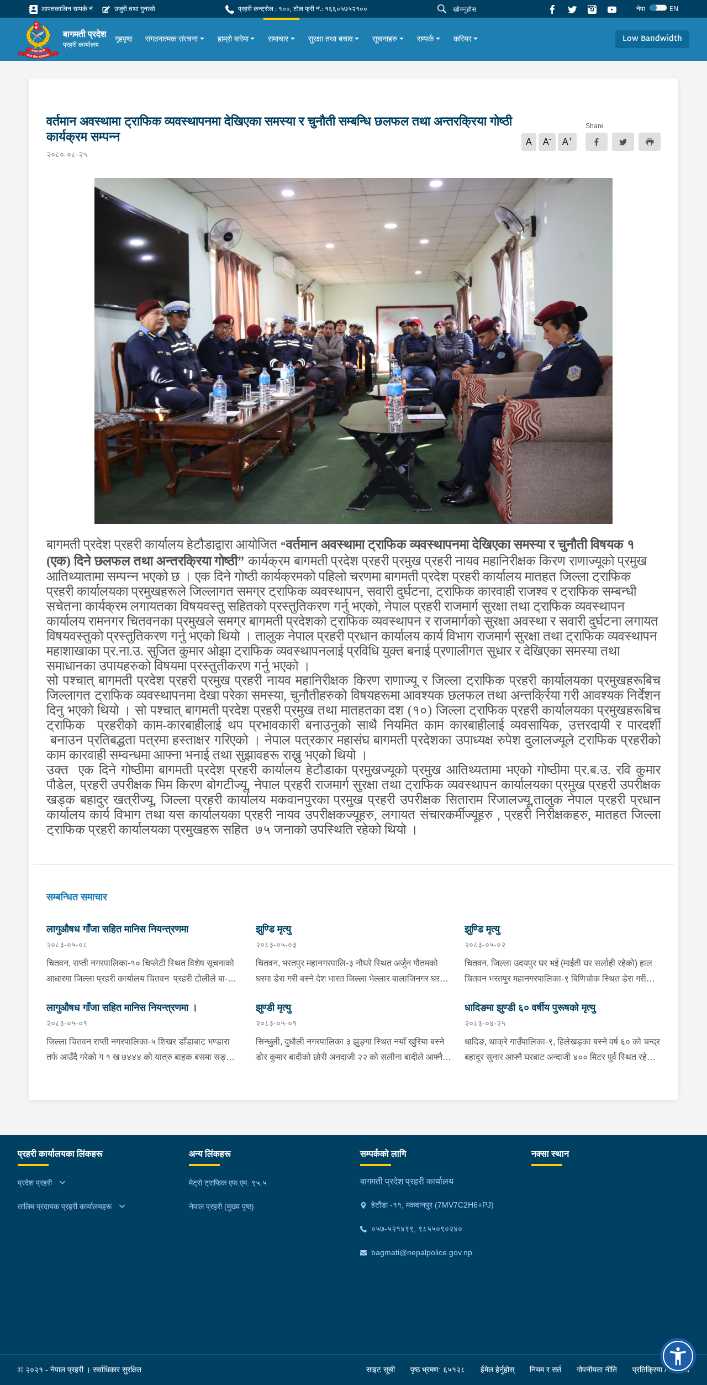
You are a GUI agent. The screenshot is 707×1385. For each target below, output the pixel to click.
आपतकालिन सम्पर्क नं (66, 8)
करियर (462, 38)
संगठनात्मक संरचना (171, 38)
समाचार (278, 38)
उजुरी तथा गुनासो (134, 8)
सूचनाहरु (384, 38)
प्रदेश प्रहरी (35, 1182)
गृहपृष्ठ (123, 38)
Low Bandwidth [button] (652, 39)
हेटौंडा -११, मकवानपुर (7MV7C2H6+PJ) (431, 1204)
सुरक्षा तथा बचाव (330, 38)
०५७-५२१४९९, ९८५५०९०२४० (415, 1228)
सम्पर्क (425, 38)
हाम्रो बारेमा (233, 38)
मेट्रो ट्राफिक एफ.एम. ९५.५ (228, 1182)
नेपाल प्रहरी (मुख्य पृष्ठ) (221, 1206)
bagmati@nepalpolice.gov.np (420, 1252)
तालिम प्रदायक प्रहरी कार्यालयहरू (65, 1206)
